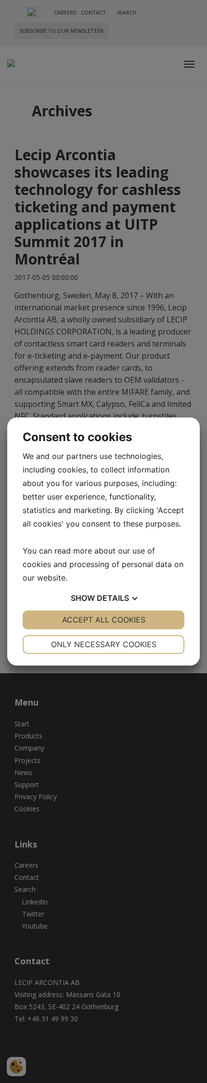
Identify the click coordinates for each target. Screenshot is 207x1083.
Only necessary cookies (103, 644)
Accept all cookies (103, 620)
